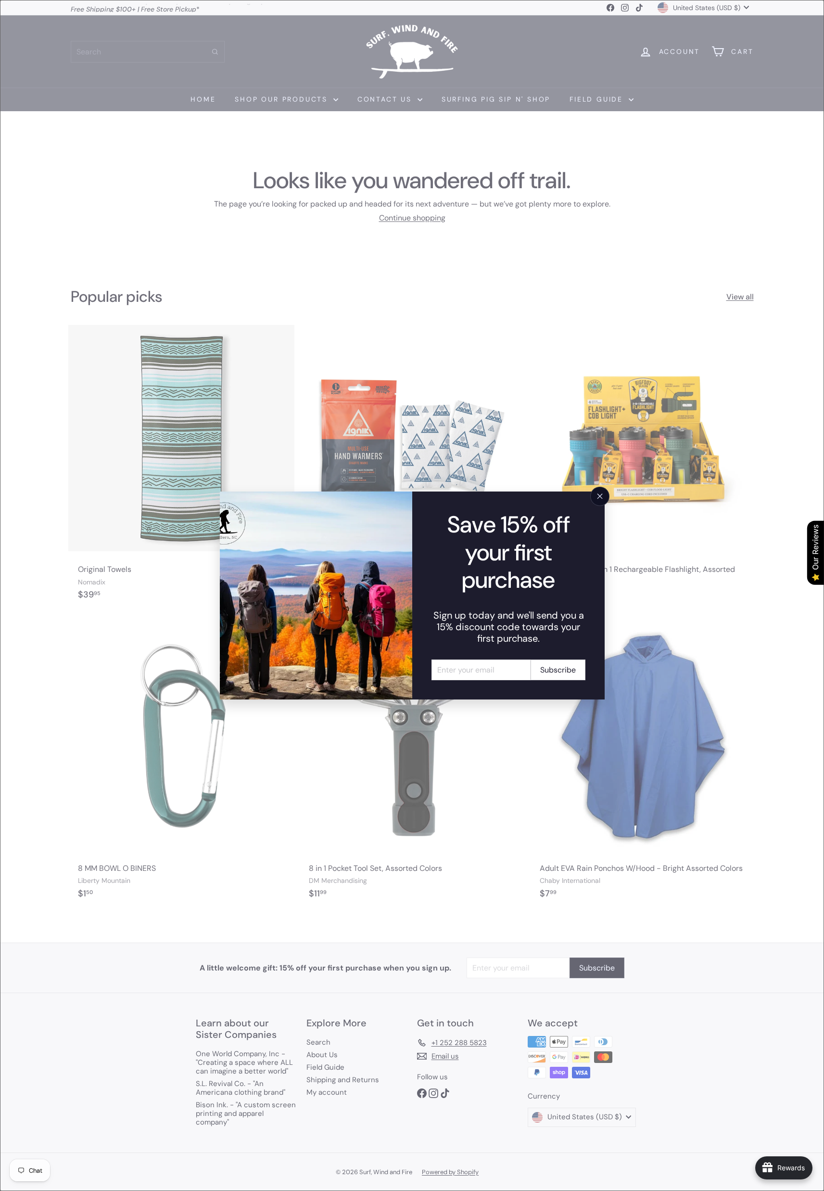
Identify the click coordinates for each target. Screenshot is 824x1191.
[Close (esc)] (599, 496)
